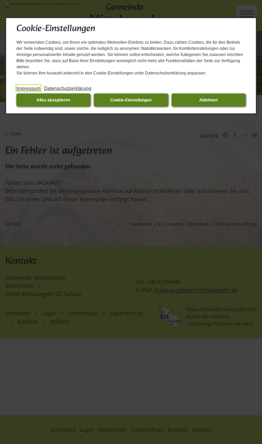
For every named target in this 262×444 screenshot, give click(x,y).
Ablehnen (208, 100)
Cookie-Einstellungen (130, 100)
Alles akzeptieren (53, 100)
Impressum (28, 88)
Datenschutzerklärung (67, 88)
